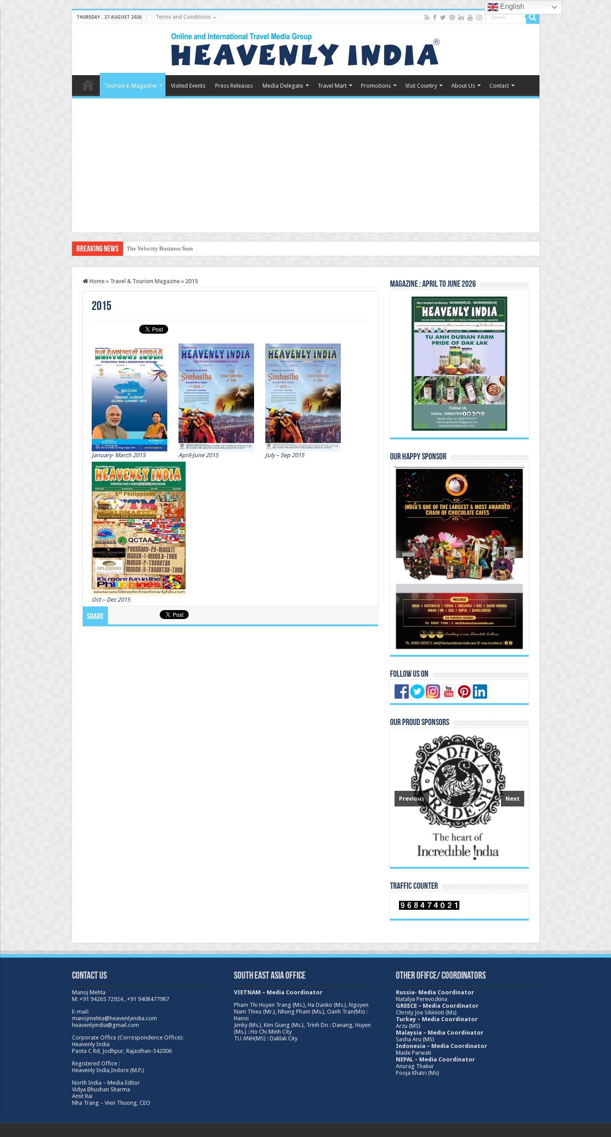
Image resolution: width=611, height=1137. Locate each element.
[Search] (532, 17)
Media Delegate (283, 85)
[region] (459, 797)
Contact (499, 85)
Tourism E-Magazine (130, 85)
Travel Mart (332, 85)
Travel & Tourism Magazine (145, 281)
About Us (463, 85)
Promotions (376, 85)
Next (512, 798)
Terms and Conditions (183, 17)
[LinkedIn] (461, 17)
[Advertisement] (305, 165)
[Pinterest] (452, 17)
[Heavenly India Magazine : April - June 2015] (129, 397)
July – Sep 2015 (284, 455)
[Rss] (427, 17)
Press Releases (234, 85)
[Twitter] (443, 17)
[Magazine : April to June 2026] (459, 364)
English (511, 6)
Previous (411, 798)
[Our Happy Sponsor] (459, 558)
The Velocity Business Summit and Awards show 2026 (192, 248)
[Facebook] (434, 17)
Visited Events (188, 85)
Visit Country (421, 85)
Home (88, 84)
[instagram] (479, 17)
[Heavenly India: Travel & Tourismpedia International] (305, 48)
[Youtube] (470, 17)
